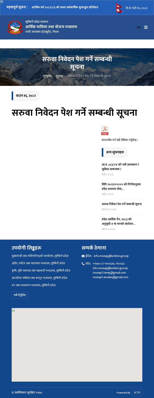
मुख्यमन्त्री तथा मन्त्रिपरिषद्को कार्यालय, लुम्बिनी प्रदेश (40, 256)
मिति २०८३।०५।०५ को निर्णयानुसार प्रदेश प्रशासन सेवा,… (121, 186)
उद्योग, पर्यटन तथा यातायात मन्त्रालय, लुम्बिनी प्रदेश (38, 263)
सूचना (59, 76)
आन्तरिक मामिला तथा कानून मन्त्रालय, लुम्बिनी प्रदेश (39, 278)
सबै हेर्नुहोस (20, 295)
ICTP (137, 392)
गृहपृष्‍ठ (47, 76)
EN (138, 27)
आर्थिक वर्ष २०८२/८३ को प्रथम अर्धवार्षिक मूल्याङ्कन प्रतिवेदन (65, 7)
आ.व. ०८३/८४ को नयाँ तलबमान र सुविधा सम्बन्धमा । (120, 167)
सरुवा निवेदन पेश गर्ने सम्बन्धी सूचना (74, 113)
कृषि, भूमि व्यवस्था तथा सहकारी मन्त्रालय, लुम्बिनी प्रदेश (41, 270)
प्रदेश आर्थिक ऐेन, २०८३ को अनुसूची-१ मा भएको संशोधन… (118, 221)
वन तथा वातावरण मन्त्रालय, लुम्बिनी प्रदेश (34, 285)
